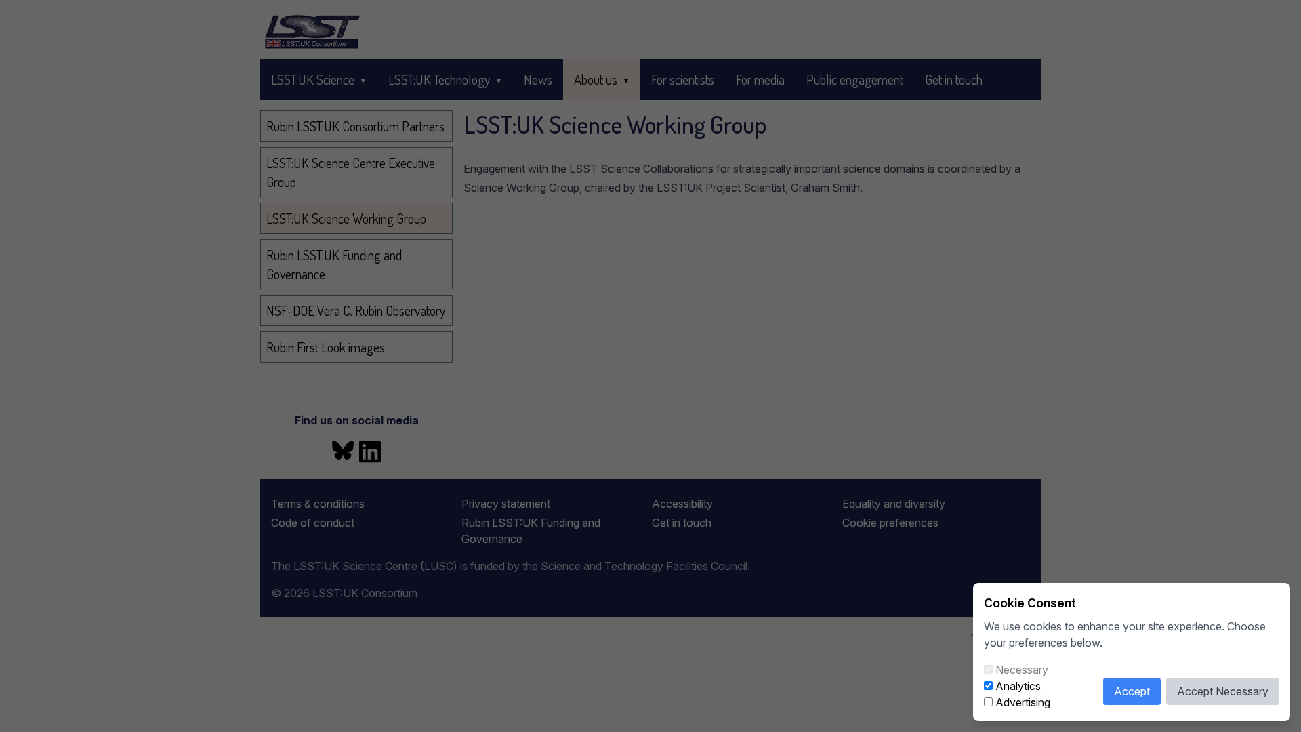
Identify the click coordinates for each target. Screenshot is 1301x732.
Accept (1132, 691)
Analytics (1018, 686)
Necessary (1021, 669)
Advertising (1022, 702)
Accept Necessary (1222, 691)
